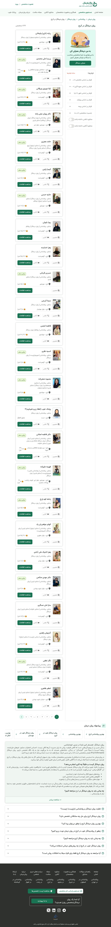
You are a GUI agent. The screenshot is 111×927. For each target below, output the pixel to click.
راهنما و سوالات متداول (84, 873)
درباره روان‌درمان (24, 12)
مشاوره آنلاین (48, 12)
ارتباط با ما (15, 873)
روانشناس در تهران (94, 880)
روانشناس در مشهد (60, 880)
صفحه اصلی (98, 12)
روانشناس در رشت (39, 880)
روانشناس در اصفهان (83, 880)
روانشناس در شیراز (71, 880)
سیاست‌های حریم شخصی (36, 873)
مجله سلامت (37, 12)
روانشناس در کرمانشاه (16, 880)
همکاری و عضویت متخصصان (66, 12)
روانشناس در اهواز (28, 880)
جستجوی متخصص (85, 12)
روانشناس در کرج (49, 880)
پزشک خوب (12, 12)
